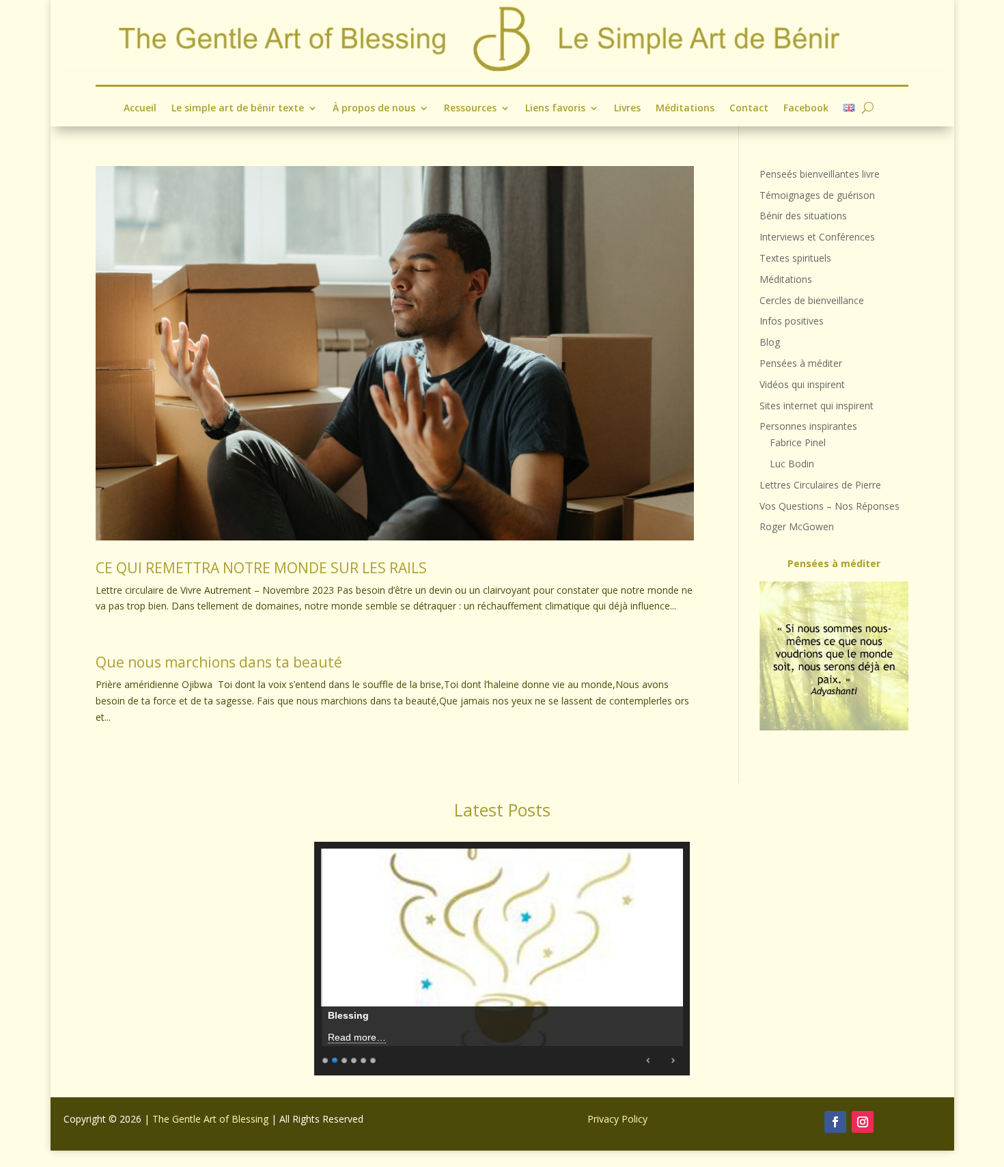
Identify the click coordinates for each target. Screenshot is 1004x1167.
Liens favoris (555, 108)
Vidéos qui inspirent (802, 384)
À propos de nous (374, 108)
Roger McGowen (796, 526)
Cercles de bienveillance (811, 300)
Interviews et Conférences (817, 236)
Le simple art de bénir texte (237, 108)
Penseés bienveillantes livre (819, 173)
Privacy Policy (617, 1118)
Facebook (805, 108)
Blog (769, 341)
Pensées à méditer (800, 363)
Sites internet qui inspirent (816, 405)
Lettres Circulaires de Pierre (820, 484)
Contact (748, 108)
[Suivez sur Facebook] (835, 1122)
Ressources (470, 108)
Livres (627, 108)
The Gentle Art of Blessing (210, 1118)
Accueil (140, 108)
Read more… (357, 1037)
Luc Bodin (792, 463)
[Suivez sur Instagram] (863, 1122)
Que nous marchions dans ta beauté (219, 662)
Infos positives (791, 320)
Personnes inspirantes (808, 426)
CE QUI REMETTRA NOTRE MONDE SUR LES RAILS (261, 567)
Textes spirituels (795, 257)
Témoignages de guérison (817, 195)
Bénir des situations (803, 215)
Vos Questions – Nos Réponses (829, 505)
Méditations (685, 108)
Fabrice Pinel (798, 442)
